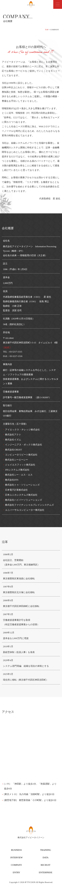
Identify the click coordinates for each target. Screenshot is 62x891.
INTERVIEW (16, 857)
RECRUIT (45, 865)
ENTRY (16, 872)
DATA (45, 857)
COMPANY (16, 865)
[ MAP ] (6, 347)
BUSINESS (16, 850)
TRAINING (45, 850)
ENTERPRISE (45, 872)
